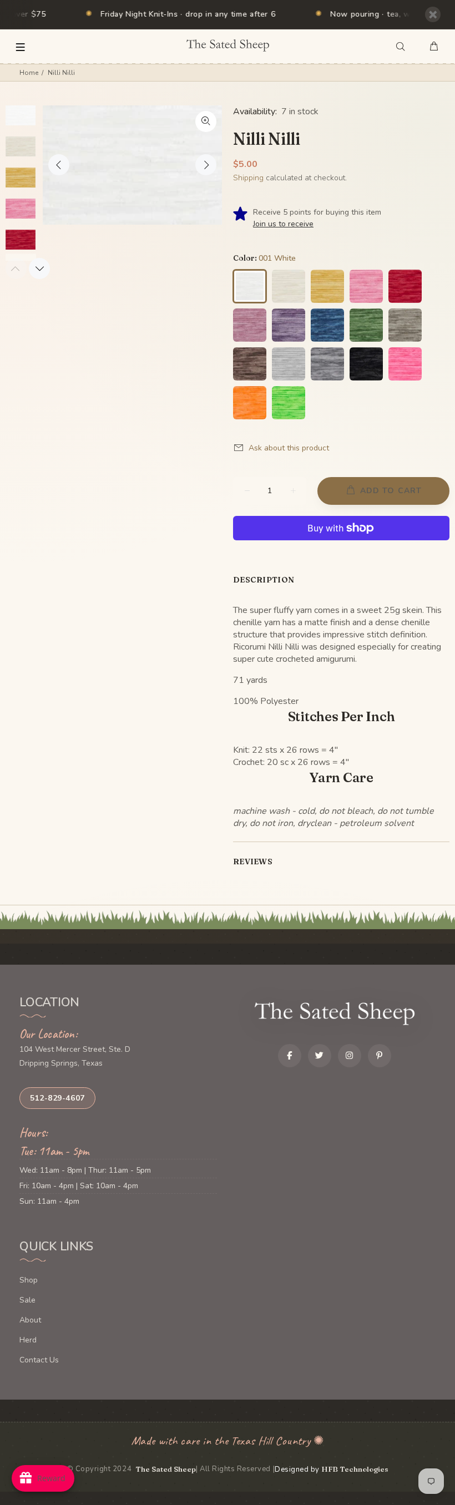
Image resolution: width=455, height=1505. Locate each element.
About (30, 1320)
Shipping (248, 178)
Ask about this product (289, 448)
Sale (27, 1300)
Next (205, 164)
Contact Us (39, 1360)
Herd (28, 1340)
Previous (58, 164)
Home (28, 72)
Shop (28, 1280)
